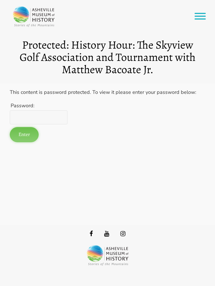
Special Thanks (107, 278)
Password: (22, 105)
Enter (24, 134)
